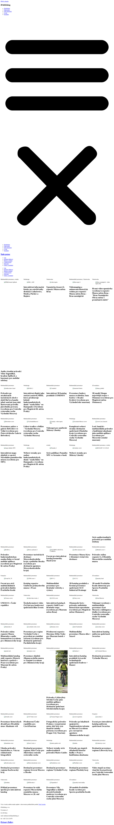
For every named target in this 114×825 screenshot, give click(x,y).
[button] (57, 130)
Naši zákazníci (8, 11)
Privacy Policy (7, 822)
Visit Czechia (41, 804)
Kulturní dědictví (8, 259)
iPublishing (7, 8)
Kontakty (6, 14)
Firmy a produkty (8, 265)
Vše (5, 258)
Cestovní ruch (7, 262)
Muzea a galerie (8, 261)
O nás (5, 13)
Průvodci (6, 264)
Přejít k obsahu (5, 1)
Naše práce (7, 10)
